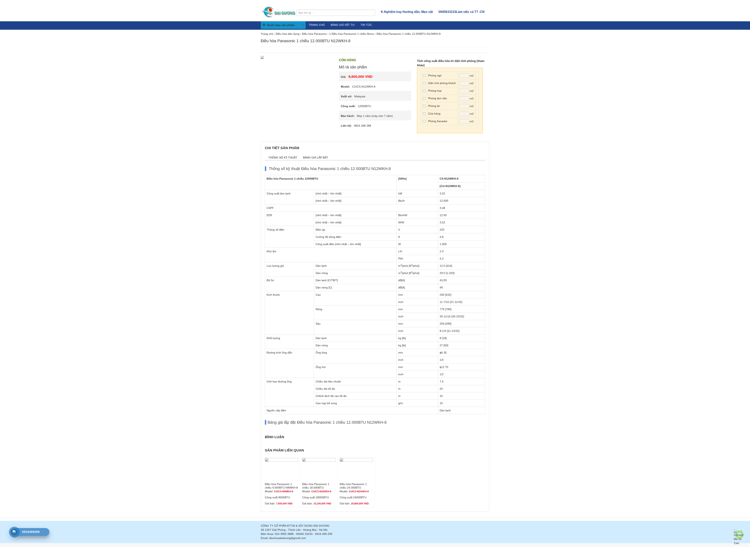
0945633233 (461, 11)
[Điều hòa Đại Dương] (279, 11)
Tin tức (366, 24)
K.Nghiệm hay (407, 11)
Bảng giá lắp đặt (315, 157)
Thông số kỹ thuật (282, 157)
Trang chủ (317, 24)
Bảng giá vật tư (343, 24)
